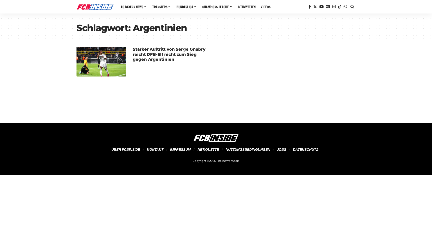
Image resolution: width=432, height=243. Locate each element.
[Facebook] (309, 7)
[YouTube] (321, 7)
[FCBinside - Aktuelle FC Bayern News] (95, 6)
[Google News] (328, 7)
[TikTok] (339, 7)
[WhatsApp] (345, 7)
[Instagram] (334, 7)
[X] (315, 7)
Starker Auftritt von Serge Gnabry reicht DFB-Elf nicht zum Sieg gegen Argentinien (169, 54)
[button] (352, 7)
